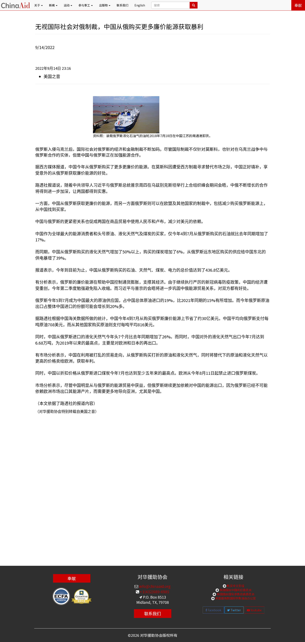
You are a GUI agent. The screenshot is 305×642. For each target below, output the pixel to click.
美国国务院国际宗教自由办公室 (235, 598)
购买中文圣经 (235, 586)
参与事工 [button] (84, 5)
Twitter (235, 610)
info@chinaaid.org (154, 586)
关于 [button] (37, 5)
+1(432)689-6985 (154, 591)
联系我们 (122, 5)
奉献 (298, 5)
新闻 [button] (52, 5)
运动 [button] (67, 5)
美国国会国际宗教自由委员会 (235, 594)
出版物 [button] (103, 5)
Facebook (214, 610)
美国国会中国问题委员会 (235, 590)
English (139, 5)
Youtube (256, 610)
